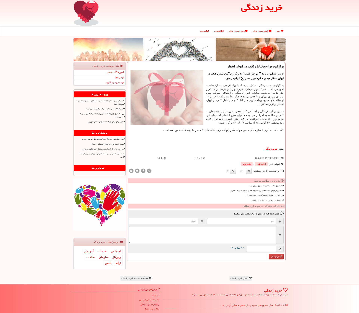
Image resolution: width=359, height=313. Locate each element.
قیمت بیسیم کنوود (114, 82)
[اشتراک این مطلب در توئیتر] (137, 170)
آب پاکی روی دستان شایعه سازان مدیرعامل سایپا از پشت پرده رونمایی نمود (100, 102)
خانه (279, 31)
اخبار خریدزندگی (239, 278)
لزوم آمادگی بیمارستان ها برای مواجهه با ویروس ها (105, 109)
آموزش (88, 251)
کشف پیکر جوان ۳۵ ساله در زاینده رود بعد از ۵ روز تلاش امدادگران (256, 190)
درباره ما (155, 295)
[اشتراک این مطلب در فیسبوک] (143, 170)
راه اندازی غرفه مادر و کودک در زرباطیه (268, 200)
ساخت (90, 257)
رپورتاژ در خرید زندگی (149, 304)
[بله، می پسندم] (249, 171)
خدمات (203, 31)
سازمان (103, 257)
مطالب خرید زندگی (151, 309)
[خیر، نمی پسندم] (233, 171)
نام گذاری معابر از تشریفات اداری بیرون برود (266, 186)
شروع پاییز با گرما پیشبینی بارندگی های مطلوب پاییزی (103, 149)
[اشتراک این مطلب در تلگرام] (149, 170)
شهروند (247, 164)
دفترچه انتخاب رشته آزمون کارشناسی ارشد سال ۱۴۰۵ (103, 139)
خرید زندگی (271, 148)
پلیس (108, 262)
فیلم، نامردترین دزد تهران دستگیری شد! (108, 144)
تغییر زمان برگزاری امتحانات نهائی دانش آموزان (106, 122)
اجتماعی (217, 31)
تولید (118, 262)
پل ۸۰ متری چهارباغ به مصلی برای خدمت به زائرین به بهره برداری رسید (102, 115)
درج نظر (275, 256)
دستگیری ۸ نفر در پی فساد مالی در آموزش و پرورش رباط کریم (102, 155)
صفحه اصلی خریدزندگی (135, 278)
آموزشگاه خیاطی (115, 72)
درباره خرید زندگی (237, 31)
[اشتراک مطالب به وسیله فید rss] (131, 170)
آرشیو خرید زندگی (261, 31)
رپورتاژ (117, 257)
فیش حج (119, 77)
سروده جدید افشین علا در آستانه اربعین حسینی (264, 195)
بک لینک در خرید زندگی (149, 300)
